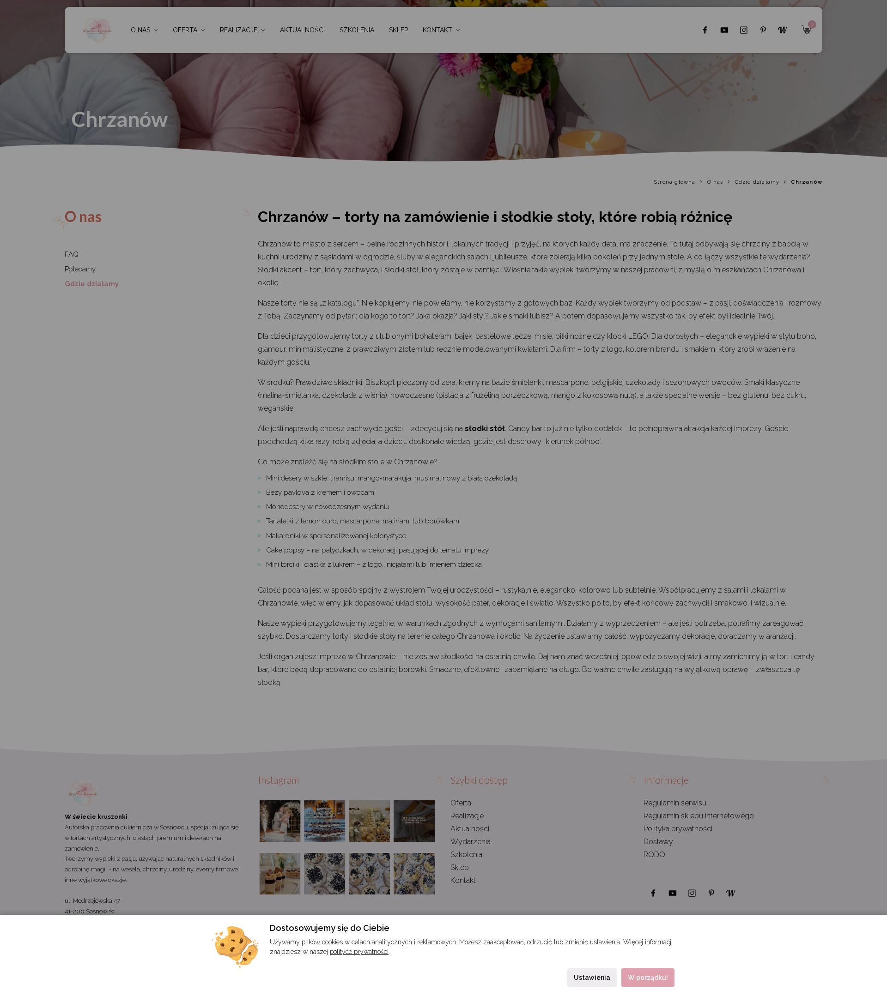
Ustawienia (592, 977)
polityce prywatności (359, 951)
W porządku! (648, 977)
